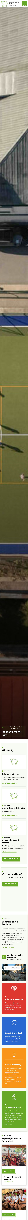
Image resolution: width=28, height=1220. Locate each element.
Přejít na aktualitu (9, 783)
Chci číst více (7, 947)
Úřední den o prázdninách (13, 808)
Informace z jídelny (10, 774)
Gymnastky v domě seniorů (10, 841)
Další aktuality (10, 859)
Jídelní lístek (9, 884)
